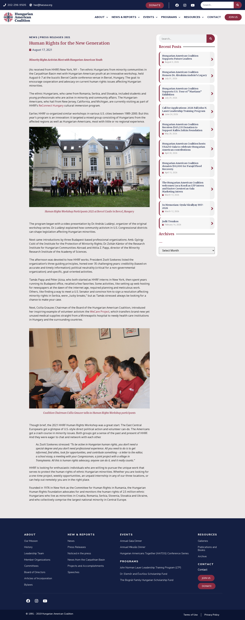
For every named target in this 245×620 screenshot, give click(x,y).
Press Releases (77, 547)
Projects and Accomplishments (86, 566)
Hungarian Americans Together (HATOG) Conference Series (154, 553)
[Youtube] (193, 5)
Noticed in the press (79, 553)
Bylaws (28, 585)
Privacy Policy (211, 614)
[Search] (238, 5)
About (100, 17)
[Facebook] (177, 5)
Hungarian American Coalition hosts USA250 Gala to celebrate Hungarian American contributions (184, 146)
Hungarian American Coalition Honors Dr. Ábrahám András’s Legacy (184, 74)
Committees (31, 566)
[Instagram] (185, 5)
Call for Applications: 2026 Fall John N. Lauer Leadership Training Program (184, 109)
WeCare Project (99, 311)
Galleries (203, 541)
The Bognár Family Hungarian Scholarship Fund (146, 580)
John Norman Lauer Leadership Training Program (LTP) (150, 567)
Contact (214, 17)
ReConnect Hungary (51, 105)
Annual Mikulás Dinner (132, 547)
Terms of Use (190, 614)
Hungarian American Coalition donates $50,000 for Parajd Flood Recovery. (182, 166)
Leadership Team (34, 553)
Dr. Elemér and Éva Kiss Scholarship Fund (143, 574)
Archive (202, 556)
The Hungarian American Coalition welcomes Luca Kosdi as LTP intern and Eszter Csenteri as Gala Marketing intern (183, 187)
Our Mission (31, 541)
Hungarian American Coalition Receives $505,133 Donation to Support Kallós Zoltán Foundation (182, 127)
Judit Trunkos (170, 221)
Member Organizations (37, 560)
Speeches (73, 572)
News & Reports (124, 17)
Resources (192, 17)
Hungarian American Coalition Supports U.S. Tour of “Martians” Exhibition (182, 91)
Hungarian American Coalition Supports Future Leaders (180, 57)
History (28, 547)
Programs (169, 17)
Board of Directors (34, 572)
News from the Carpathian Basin (86, 560)
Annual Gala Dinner (131, 541)
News (71, 541)
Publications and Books (207, 548)
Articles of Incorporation (38, 578)
